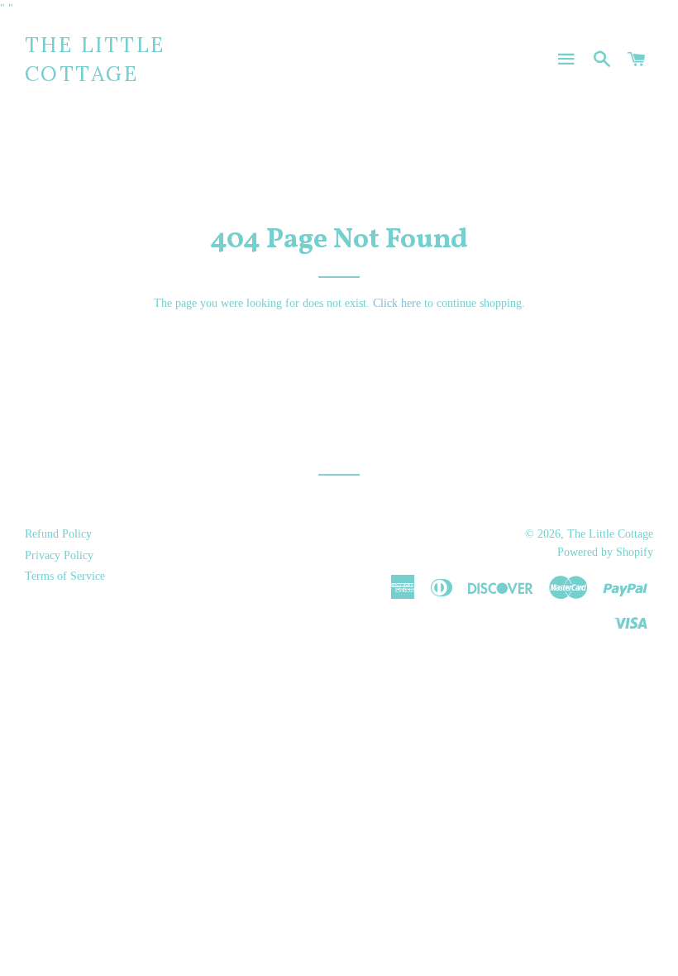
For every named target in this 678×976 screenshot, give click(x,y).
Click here (397, 303)
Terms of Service (65, 576)
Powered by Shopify (605, 552)
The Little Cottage (95, 59)
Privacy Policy (59, 555)
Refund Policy (58, 534)
